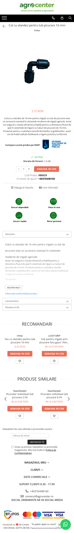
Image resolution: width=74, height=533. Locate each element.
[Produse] (5, 19)
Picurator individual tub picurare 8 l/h (54, 395)
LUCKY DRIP (54, 335)
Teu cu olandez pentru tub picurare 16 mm (19, 340)
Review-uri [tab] (12, 307)
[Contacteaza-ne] (53, 18)
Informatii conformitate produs (21, 293)
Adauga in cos (46, 169)
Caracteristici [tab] (11, 301)
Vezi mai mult (13, 287)
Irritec (37, 30)
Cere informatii (49, 187)
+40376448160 (39, 491)
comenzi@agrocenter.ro (38, 496)
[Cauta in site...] (70, 18)
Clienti (36, 469)
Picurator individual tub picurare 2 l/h (20, 395)
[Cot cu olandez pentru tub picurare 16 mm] (37, 71)
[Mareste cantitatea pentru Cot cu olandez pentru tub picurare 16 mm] (28, 169)
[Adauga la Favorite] (20, 361)
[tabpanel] (37, 71)
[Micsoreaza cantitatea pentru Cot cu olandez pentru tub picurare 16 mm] (18, 169)
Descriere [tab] (10, 234)
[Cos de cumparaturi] (62, 18)
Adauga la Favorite (23, 187)
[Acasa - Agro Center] (37, 7)
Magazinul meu (35, 462)
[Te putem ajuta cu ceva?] (65, 524)
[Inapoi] (2, 26)
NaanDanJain (20, 390)
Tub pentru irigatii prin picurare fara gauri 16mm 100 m (54, 340)
